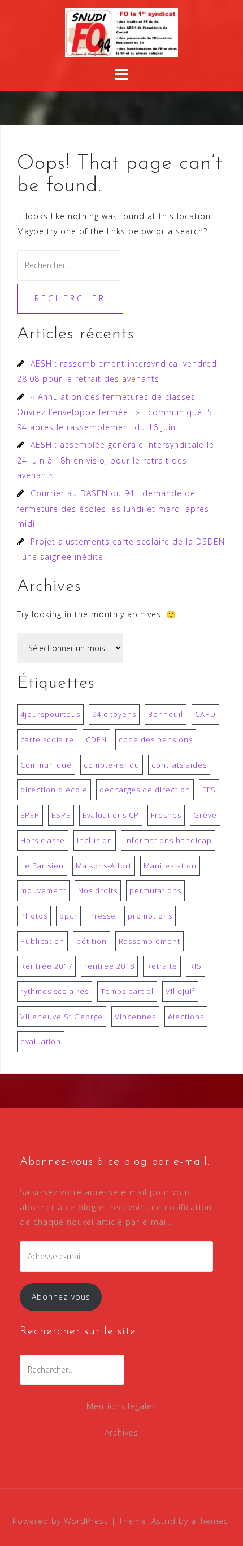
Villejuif (180, 991)
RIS (195, 966)
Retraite (161, 966)
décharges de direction (144, 790)
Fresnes (166, 815)
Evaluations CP (111, 815)
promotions (150, 916)
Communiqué (46, 765)
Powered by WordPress (60, 1521)
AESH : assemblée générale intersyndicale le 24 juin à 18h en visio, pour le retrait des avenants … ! (115, 459)
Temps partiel (127, 991)
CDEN (96, 739)
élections (186, 1017)
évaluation (40, 1041)
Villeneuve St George (61, 1017)
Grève (205, 815)
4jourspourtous (50, 714)
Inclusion (94, 840)
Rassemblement (149, 941)
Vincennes (135, 1017)
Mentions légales (121, 1406)
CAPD (205, 714)
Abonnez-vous (61, 1296)
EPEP (30, 815)
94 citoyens (114, 714)
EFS (209, 790)
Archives (121, 1432)
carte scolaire (47, 739)
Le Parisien (42, 866)
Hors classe (42, 840)
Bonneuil (165, 714)
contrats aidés (179, 765)
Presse (102, 916)
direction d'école (54, 790)
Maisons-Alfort (104, 866)
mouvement (43, 890)
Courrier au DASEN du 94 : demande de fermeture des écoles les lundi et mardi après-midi (114, 508)
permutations (155, 890)
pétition (91, 941)
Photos (33, 916)
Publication (42, 941)
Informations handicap (168, 840)
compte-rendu (112, 765)
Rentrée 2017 (46, 966)
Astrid (163, 1521)
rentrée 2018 (109, 966)
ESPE (61, 815)
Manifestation (170, 866)
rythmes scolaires (54, 991)
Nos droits (98, 890)
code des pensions (156, 739)
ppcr (68, 916)
